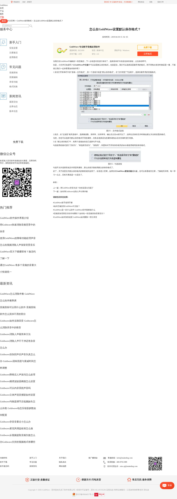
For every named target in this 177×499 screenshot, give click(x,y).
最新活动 (13, 102)
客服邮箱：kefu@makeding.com (120, 458)
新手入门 (33, 458)
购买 (4, 21)
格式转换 (13, 86)
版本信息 (13, 111)
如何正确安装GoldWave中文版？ (66, 206)
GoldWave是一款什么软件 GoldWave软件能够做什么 (74, 210)
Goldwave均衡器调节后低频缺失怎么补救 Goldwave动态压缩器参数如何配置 (18, 408)
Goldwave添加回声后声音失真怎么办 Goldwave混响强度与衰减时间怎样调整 (18, 361)
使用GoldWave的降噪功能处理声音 (18, 238)
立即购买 (148, 54)
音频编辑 (13, 77)
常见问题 (33, 462)
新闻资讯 (33, 466)
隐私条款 (62, 462)
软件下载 (3, 462)
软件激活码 (4, 466)
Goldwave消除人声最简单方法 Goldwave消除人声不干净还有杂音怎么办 (17, 341)
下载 (2, 17)
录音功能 (13, 82)
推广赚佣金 (93, 458)
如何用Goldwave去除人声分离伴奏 (74, 191)
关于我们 (62, 458)
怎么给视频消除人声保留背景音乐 (17, 245)
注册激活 (13, 53)
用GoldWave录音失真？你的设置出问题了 (76, 188)
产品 (2, 11)
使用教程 (13, 57)
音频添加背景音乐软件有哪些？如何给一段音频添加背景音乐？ (79, 213)
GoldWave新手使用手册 (63, 203)
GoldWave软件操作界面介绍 (14, 218)
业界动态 (13, 106)
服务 (2, 14)
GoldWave (4, 5)
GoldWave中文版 (81, 65)
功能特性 (3, 458)
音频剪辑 (13, 72)
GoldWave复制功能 (124, 171)
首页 (2, 8)
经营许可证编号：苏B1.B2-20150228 (90, 490)
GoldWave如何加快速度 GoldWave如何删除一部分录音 (75, 217)
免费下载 (18, 141)
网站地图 (62, 466)
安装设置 (13, 48)
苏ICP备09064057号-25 (85, 494)
